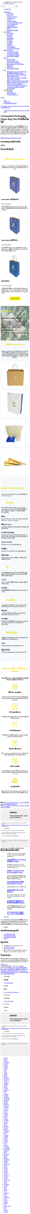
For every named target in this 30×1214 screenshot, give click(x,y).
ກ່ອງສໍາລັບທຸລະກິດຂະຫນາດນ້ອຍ (9, 972)
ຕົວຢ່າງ (6, 58)
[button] (15, 298)
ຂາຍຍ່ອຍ (9, 41)
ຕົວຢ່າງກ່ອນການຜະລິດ (13, 62)
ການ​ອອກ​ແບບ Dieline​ (12, 52)
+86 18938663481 (8, 983)
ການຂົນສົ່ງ (10, 42)
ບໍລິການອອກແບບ (8, 50)
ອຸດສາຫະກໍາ (7, 32)
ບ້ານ (5, 100)
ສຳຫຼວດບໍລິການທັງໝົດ (13, 56)
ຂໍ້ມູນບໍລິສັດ (10, 91)
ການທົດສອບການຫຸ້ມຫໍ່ (13, 55)
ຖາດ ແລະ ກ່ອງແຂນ (12, 24)
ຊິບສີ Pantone (10, 67)
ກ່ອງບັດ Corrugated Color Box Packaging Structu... (15, 871)
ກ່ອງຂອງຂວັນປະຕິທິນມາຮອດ (14, 22)
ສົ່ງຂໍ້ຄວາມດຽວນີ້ (16, 138)
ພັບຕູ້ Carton (10, 15)
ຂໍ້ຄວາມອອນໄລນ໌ (11, 93)
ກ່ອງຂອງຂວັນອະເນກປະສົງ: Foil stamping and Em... (15, 882)
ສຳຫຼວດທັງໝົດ (11, 88)
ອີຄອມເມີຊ (10, 35)
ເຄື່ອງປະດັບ (10, 39)
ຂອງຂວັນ (9, 36)
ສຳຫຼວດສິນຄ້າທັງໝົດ (12, 30)
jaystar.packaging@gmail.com (11, 992)
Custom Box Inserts (12, 16)
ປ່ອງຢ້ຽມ (9, 44)
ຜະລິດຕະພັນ (7, 12)
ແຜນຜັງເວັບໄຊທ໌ (10, 967)
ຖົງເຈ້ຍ (9, 29)
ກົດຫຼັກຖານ (10, 65)
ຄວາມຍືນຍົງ (10, 33)
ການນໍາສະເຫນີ (11, 47)
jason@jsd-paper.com (9, 3)
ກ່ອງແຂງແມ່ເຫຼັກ (11, 21)
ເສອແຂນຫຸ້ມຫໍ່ (11, 25)
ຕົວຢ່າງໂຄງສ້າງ (11, 59)
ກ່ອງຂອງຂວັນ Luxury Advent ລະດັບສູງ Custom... (16, 860)
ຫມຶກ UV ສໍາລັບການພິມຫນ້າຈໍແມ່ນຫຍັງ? (18, 81)
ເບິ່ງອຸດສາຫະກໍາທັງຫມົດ (13, 48)
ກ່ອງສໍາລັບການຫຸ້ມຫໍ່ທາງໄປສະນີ (16, 969)
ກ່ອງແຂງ (9, 19)
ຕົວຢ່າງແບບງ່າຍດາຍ (12, 61)
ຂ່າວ (5, 70)
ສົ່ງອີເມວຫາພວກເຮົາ (6, 138)
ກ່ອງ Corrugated (22, 970)
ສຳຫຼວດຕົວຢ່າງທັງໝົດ (13, 68)
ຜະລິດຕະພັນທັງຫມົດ (9, 973)
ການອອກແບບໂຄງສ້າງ (13, 53)
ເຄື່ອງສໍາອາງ (10, 45)
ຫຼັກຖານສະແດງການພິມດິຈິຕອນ (15, 64)
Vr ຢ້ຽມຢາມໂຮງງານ (12, 94)
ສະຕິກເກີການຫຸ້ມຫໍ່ (12, 27)
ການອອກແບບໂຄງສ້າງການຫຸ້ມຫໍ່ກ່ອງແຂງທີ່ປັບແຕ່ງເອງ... (16, 901)
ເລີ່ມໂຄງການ (4, 964)
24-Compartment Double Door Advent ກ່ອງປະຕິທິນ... (16, 913)
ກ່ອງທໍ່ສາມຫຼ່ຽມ (11, 18)
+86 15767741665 (8, 1001)
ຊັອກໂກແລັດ (10, 38)
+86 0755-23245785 (9, 948)
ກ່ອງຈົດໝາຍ (10, 13)
